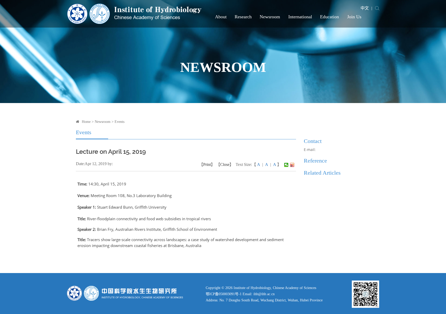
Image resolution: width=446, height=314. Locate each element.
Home (86, 122)
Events (119, 122)
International (300, 16)
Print (207, 164)
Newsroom (270, 16)
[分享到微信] (286, 165)
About (221, 16)
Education (329, 16)
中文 (365, 8)
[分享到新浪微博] (292, 165)
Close (224, 164)
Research (243, 16)
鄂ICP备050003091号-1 (224, 294)
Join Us (354, 16)
